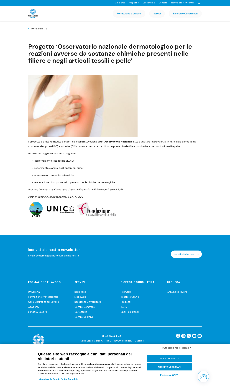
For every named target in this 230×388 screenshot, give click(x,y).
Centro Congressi (84, 306)
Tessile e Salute (130, 296)
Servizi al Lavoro (37, 311)
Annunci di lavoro (177, 291)
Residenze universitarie (88, 301)
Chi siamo (120, 2)
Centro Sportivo (84, 316)
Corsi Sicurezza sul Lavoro (43, 301)
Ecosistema (149, 2)
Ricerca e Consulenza (185, 13)
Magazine (134, 2)
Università (34, 291)
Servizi (157, 13)
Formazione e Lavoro (129, 13)
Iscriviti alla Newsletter (182, 2)
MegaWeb (80, 296)
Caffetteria (80, 311)
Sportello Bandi (130, 311)
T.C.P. (124, 306)
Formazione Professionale (43, 296)
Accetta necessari (169, 367)
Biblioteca (80, 291)
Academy (33, 306)
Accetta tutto (169, 358)
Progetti (125, 301)
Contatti (163, 2)
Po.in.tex (126, 291)
